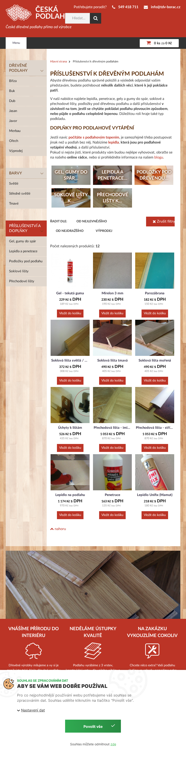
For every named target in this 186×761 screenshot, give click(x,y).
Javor (13, 121)
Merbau (14, 131)
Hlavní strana (58, 61)
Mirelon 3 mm (112, 293)
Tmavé (14, 203)
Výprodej (16, 151)
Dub (12, 101)
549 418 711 (128, 7)
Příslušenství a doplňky (25, 228)
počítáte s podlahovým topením (94, 137)
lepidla (113, 142)
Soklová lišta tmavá (112, 360)
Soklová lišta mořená (155, 360)
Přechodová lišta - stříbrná (155, 427)
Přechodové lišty (21, 281)
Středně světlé (19, 193)
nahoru (60, 529)
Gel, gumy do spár (22, 241)
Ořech (13, 141)
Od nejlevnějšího (91, 221)
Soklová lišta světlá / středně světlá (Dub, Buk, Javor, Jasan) (70, 360)
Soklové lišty (19, 271)
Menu (16, 43)
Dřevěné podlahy (18, 68)
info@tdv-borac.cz (165, 7)
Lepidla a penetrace (23, 251)
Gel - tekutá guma (70, 293)
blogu (158, 157)
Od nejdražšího (69, 231)
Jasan (13, 111)
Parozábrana (154, 293)
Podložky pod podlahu (25, 261)
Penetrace (112, 495)
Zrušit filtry (166, 221)
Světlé (13, 183)
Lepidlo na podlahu (70, 495)
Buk (12, 91)
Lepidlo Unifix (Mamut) (154, 495)
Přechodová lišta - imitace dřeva (112, 427)
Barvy (15, 173)
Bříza (13, 81)
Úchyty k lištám (70, 427)
